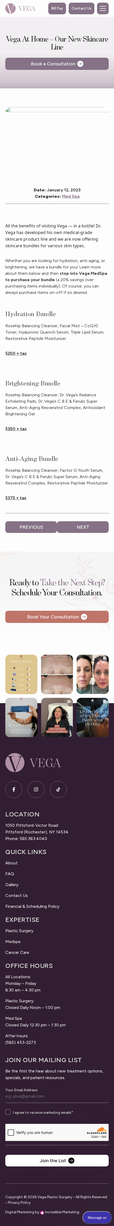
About (11, 862)
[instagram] (36, 789)
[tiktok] (58, 789)
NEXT (83, 527)
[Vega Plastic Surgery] (20, 8)
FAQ (9, 873)
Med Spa (71, 196)
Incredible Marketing (61, 1212)
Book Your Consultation (53, 617)
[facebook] (13, 789)
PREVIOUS (31, 527)
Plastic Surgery (19, 930)
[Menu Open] (103, 8)
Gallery (11, 884)
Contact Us (81, 8)
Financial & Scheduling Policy (32, 906)
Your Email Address (22, 1090)
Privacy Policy (19, 1202)
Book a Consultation (53, 64)
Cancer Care (17, 952)
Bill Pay (57, 8)
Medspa (12, 941)
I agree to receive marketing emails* (43, 1112)
